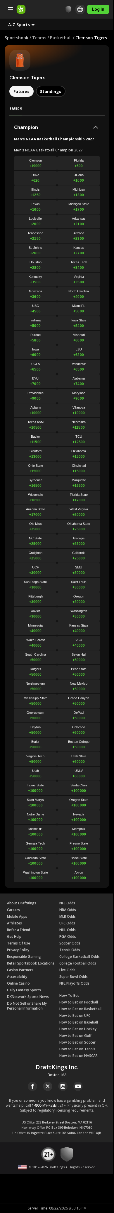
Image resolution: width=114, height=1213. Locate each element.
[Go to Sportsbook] (21, 9)
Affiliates (14, 923)
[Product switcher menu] (10, 9)
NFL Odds (67, 903)
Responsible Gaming (24, 956)
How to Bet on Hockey (77, 1028)
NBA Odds (67, 909)
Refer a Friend (18, 929)
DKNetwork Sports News (28, 996)
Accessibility (17, 976)
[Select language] (80, 9)
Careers (13, 909)
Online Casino (18, 983)
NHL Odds (67, 929)
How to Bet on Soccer (77, 1042)
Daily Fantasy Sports (24, 989)
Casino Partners (20, 969)
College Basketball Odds (79, 956)
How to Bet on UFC (74, 1015)
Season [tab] (15, 108)
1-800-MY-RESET (45, 1105)
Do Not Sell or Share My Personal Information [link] (27, 1006)
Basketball (61, 37)
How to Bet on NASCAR (78, 1055)
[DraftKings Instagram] (63, 1086)
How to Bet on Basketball (80, 1008)
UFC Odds (67, 923)
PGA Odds (67, 936)
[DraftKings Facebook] (32, 1086)
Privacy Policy (18, 949)
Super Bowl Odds (73, 976)
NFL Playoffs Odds (74, 983)
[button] (26, 24)
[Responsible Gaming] (68, 9)
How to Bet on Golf (75, 1035)
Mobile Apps (17, 916)
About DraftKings (21, 903)
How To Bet (69, 995)
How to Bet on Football (78, 1002)
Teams (39, 37)
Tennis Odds (69, 949)
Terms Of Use (18, 943)
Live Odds (67, 969)
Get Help (14, 936)
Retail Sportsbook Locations (30, 963)
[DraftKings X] (47, 1086)
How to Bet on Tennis (77, 1048)
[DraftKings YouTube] (78, 1086)
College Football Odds (77, 963)
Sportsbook (16, 37)
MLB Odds (67, 916)
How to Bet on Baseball (78, 1022)
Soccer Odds (69, 943)
